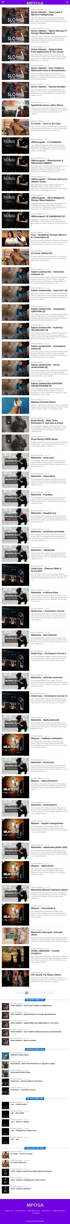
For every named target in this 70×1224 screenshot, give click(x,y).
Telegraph (36, 1213)
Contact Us (9, 1210)
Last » (52, 993)
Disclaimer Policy (34, 1210)
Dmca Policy (46, 1210)
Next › (45, 993)
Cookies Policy (20, 1210)
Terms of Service (59, 1210)
